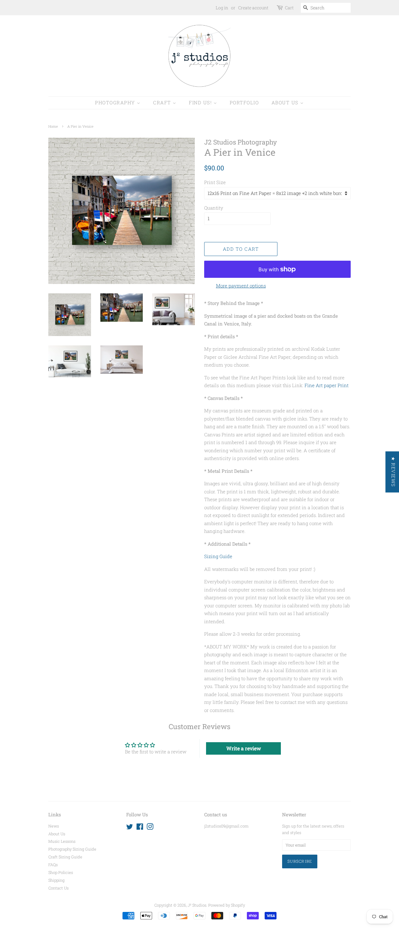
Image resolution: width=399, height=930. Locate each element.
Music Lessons (61, 841)
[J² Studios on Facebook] (139, 827)
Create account (253, 8)
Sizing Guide (218, 556)
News (53, 825)
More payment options (241, 285)
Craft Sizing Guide (65, 856)
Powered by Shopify (226, 905)
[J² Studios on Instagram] (150, 827)
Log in (222, 8)
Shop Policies (60, 872)
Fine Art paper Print (327, 385)
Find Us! (201, 102)
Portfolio (244, 102)
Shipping (56, 880)
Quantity (213, 208)
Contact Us (58, 887)
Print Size (215, 182)
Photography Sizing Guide (72, 849)
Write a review (243, 748)
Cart (289, 8)
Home (53, 126)
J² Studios (197, 905)
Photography (116, 102)
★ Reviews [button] (393, 472)
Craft (163, 102)
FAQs (53, 864)
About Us (286, 102)
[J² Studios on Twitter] (129, 827)
